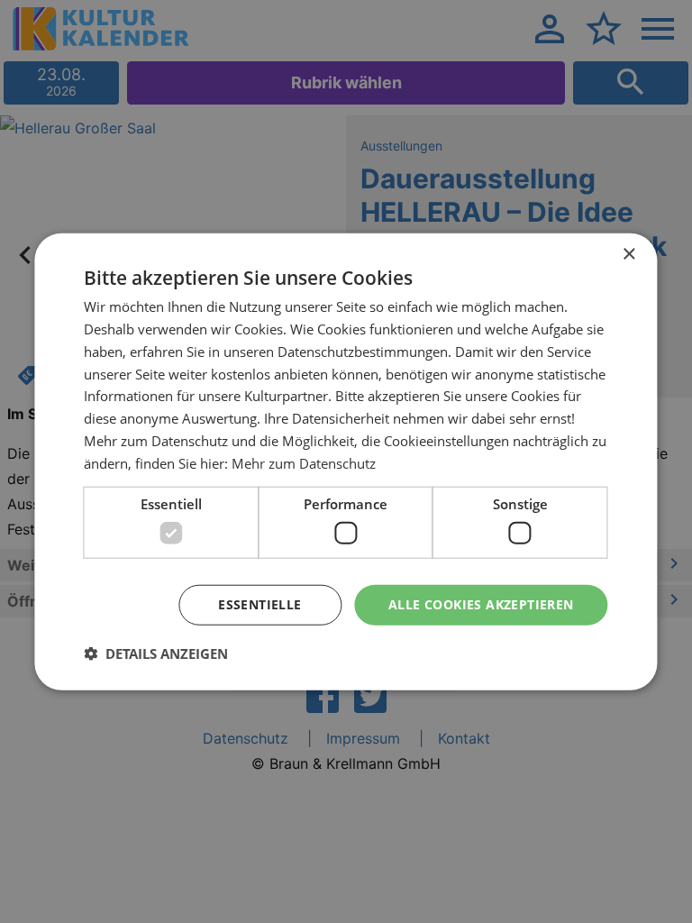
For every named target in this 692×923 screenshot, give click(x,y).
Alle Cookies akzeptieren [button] (481, 604)
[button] (156, 653)
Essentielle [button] (259, 604)
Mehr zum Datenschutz (304, 462)
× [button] (628, 254)
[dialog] (345, 461)
